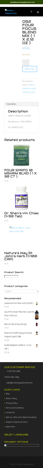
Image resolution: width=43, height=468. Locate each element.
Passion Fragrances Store (16, 422)
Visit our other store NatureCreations (21, 417)
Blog (8, 393)
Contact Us (10, 412)
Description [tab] (11, 104)
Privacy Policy (11, 403)
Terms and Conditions (15, 408)
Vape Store (10, 426)
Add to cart (29, 69)
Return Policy (11, 398)
